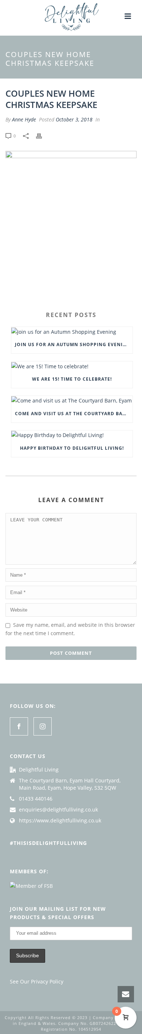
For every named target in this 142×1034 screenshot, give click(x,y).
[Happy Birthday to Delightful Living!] (72, 435)
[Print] (42, 135)
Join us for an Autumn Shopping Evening (72, 344)
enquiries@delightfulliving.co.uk (58, 809)
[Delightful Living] (71, 16)
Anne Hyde (24, 119)
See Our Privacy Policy (36, 981)
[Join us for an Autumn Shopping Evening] (72, 331)
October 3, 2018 (74, 119)
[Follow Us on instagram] (42, 726)
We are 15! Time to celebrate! (72, 379)
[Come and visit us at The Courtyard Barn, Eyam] (72, 400)
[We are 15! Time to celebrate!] (72, 365)
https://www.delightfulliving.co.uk (60, 820)
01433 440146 (35, 798)
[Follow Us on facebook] (19, 726)
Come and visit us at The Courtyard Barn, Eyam (74, 413)
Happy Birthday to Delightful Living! (72, 448)
